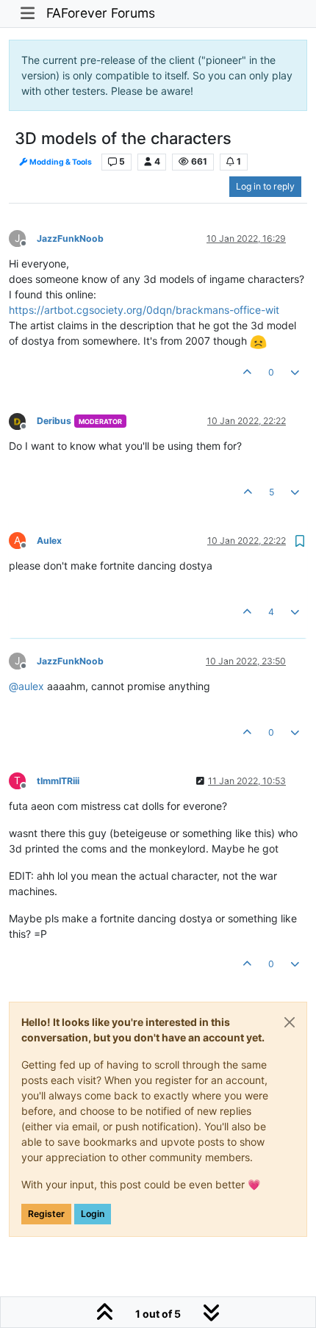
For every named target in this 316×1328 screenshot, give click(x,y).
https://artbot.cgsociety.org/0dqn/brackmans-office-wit (144, 310)
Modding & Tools (60, 162)
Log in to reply (265, 186)
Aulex (49, 540)
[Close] (289, 1022)
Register (46, 1213)
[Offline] (23, 420)
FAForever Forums (100, 13)
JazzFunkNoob (70, 238)
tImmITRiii (58, 780)
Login (92, 1213)
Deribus (54, 420)
